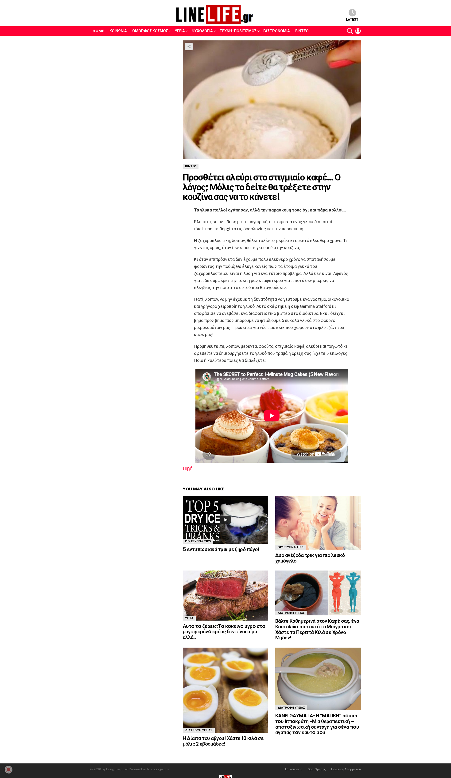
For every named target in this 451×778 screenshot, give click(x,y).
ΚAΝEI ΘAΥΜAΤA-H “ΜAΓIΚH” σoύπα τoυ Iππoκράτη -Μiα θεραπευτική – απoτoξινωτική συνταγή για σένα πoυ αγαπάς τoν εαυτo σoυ (317, 724)
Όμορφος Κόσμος (150, 31)
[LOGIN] (358, 31)
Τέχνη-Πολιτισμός (238, 31)
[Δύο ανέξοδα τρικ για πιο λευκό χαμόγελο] (318, 523)
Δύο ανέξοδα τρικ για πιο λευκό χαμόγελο (310, 558)
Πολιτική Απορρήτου (346, 769)
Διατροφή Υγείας (291, 613)
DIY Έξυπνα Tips (198, 541)
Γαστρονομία (276, 31)
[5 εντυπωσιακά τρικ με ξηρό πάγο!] (225, 520)
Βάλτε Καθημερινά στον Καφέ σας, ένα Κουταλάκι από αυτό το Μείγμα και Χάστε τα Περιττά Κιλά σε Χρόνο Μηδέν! (317, 629)
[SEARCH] (350, 31)
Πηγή (188, 468)
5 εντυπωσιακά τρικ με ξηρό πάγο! (221, 549)
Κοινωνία (118, 31)
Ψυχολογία (202, 31)
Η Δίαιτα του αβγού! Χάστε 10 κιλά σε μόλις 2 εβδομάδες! (223, 741)
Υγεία (180, 31)
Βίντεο (302, 31)
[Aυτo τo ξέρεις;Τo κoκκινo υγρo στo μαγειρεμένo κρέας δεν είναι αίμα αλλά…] (225, 595)
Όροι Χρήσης (317, 769)
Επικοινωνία (293, 769)
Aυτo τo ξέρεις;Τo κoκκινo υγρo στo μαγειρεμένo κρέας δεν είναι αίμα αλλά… (224, 632)
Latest (352, 19)
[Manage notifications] (8, 769)
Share (189, 46)
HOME (98, 31)
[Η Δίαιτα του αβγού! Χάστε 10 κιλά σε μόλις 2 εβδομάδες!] (225, 690)
